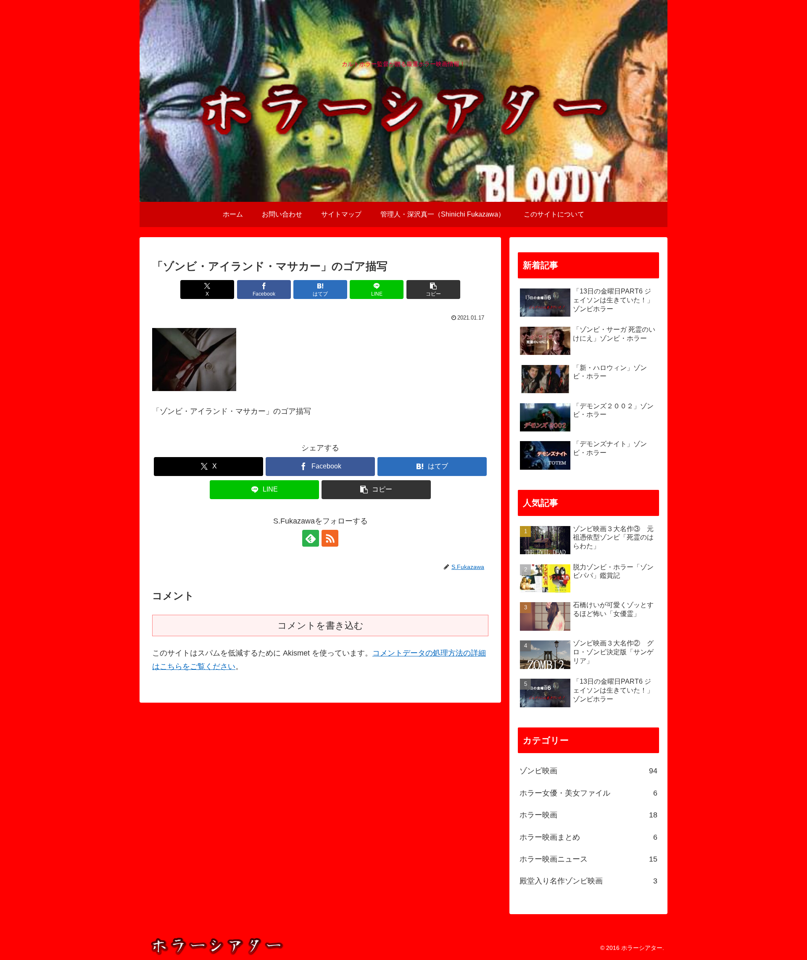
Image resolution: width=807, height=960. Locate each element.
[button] (433, 289)
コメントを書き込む (320, 625)
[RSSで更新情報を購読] (330, 538)
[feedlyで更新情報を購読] (310, 538)
